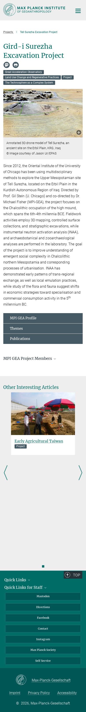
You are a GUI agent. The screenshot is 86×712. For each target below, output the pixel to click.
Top (76, 575)
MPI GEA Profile (23, 318)
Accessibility (67, 693)
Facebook (43, 617)
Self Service (43, 660)
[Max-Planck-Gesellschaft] (24, 680)
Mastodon (43, 596)
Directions (43, 607)
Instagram (43, 639)
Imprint (14, 693)
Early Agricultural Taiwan (39, 441)
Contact (43, 628)
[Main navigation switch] (78, 10)
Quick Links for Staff (23, 587)
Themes (16, 328)
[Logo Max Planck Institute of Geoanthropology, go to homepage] (34, 9)
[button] (79, 133)
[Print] (15, 65)
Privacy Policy (39, 693)
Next (80, 473)
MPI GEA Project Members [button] (28, 358)
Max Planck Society (43, 650)
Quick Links (15, 580)
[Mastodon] (6, 65)
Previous (5, 473)
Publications (20, 339)
